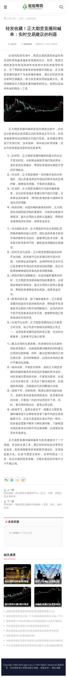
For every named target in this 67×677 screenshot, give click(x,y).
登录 (15, 532)
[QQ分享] (11, 479)
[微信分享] (6, 479)
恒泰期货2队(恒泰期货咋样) (20, 635)
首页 (21, 18)
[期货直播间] (33, 8)
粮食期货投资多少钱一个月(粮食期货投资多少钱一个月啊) (34, 617)
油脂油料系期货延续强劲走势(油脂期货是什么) (30, 611)
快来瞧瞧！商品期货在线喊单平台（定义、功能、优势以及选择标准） (33, 494)
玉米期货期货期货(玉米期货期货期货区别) (28, 625)
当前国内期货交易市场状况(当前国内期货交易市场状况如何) (34, 642)
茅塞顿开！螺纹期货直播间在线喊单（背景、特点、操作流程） (33, 506)
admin (13, 43)
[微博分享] (23, 479)
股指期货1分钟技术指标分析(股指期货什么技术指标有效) (34, 622)
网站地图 (56, 667)
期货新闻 (28, 43)
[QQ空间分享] (17, 479)
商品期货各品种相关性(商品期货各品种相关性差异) (32, 630)
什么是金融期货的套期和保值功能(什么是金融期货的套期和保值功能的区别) (34, 647)
